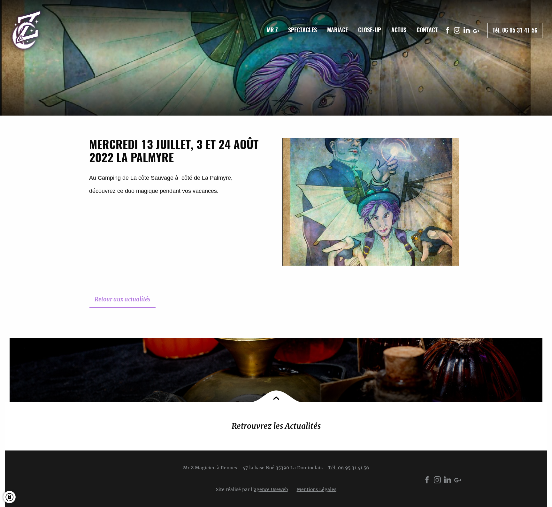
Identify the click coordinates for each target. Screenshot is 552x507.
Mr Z (272, 30)
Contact (427, 30)
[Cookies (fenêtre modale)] (14, 498)
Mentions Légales (316, 489)
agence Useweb (271, 489)
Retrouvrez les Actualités (276, 426)
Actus (398, 30)
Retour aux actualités (122, 299)
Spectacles (302, 30)
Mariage (337, 30)
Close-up (369, 30)
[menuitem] (272, 30)
